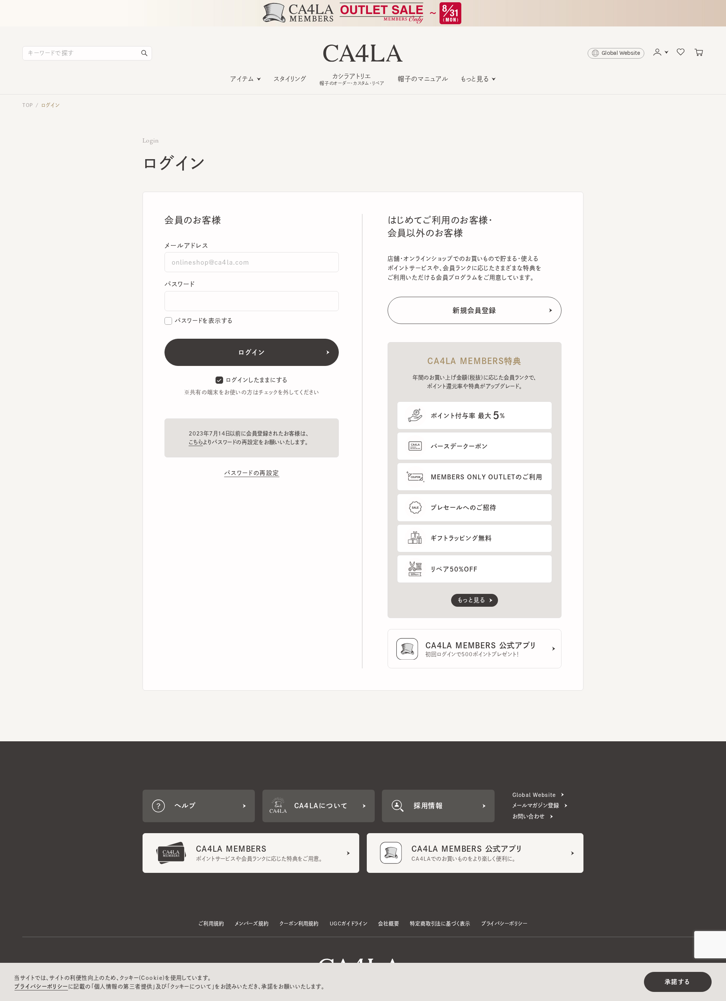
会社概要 (388, 923)
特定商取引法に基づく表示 (440, 923)
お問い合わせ (528, 816)
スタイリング (290, 79)
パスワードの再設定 (251, 473)
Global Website (534, 795)
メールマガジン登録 (535, 805)
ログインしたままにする (257, 380)
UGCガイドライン (349, 923)
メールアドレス (186, 245)
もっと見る (475, 79)
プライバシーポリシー (504, 923)
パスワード (179, 284)
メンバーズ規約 (252, 923)
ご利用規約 (211, 923)
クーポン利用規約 (298, 923)
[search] (144, 53)
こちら (196, 442)
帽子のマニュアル (423, 79)
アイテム (242, 79)
